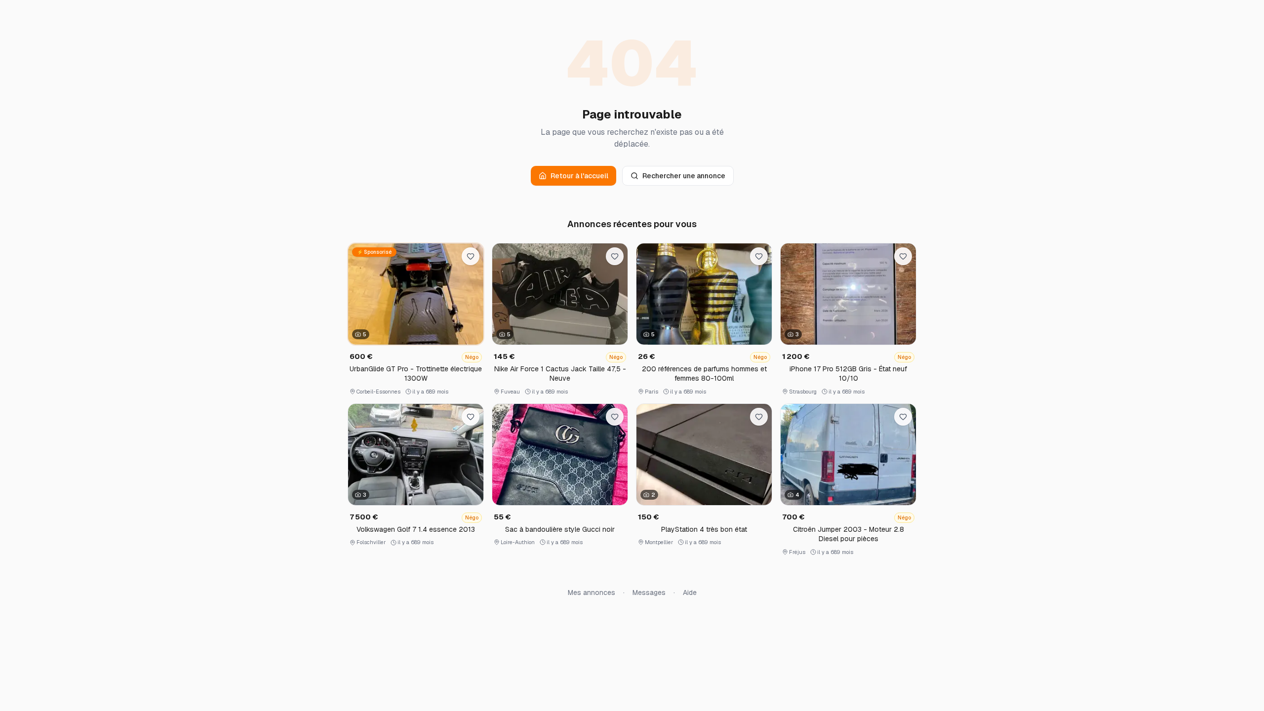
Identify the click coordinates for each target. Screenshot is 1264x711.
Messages (649, 592)
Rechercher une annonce (683, 175)
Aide (690, 592)
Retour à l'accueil (579, 175)
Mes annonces (591, 592)
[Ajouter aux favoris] (470, 256)
